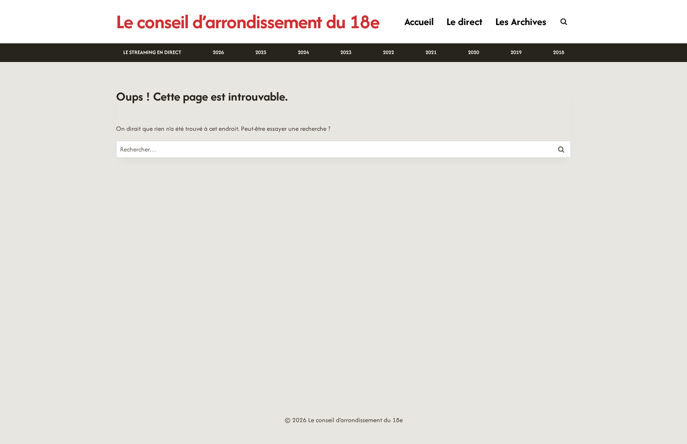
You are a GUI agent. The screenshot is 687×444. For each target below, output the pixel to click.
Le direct (464, 21)
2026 (218, 52)
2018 (558, 52)
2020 (473, 52)
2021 (431, 52)
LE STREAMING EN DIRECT (152, 52)
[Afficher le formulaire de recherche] (564, 22)
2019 (516, 52)
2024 (303, 52)
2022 (388, 52)
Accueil (419, 21)
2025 (260, 52)
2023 (345, 52)
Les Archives (520, 21)
